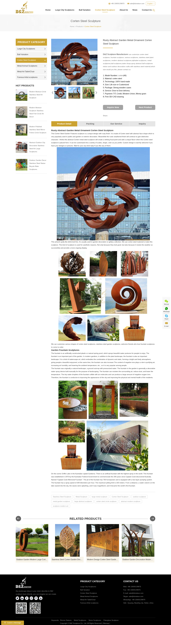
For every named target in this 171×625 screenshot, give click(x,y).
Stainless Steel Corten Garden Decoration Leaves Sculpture (68, 559)
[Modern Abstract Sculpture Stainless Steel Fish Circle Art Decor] (21, 112)
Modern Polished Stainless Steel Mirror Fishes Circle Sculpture (37, 130)
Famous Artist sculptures (27, 77)
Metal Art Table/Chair (25, 72)
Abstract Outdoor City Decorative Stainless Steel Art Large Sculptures (37, 147)
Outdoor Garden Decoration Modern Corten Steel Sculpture (138, 559)
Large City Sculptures (64, 10)
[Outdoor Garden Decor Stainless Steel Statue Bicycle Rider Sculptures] (21, 165)
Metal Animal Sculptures (27, 66)
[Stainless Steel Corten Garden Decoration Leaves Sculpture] (67, 540)
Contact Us (147, 10)
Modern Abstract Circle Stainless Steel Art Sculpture (37, 95)
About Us (124, 10)
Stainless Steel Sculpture (62, 497)
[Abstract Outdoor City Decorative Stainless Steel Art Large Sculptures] (21, 147)
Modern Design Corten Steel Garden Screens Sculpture (103, 559)
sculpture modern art (60, 506)
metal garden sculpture (61, 501)
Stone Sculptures (95, 620)
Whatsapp (166, 311)
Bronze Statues (66, 620)
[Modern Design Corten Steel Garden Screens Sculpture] (102, 540)
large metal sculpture (99, 497)
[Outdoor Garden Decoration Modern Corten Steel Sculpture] (138, 540)
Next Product (145, 107)
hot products (25, 85)
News (134, 10)
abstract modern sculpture (130, 501)
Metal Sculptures (80, 620)
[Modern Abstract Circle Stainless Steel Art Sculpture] (21, 95)
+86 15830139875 (138, 600)
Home (48, 10)
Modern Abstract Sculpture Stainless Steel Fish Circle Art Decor (36, 112)
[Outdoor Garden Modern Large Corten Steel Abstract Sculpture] (32, 540)
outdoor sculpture (139, 497)
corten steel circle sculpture (106, 501)
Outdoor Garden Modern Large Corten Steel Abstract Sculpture (32, 559)
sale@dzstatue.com (137, 3)
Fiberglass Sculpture (111, 620)
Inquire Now (113, 107)
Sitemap (106, 623)
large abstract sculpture (83, 501)
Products (79, 26)
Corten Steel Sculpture (105, 10)
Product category (92, 581)
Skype (166, 319)
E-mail (166, 326)
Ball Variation (85, 10)
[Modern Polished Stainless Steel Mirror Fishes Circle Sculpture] (21, 130)
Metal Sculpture (81, 497)
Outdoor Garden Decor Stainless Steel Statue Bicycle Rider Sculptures (37, 164)
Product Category (31, 42)
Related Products (85, 518)
